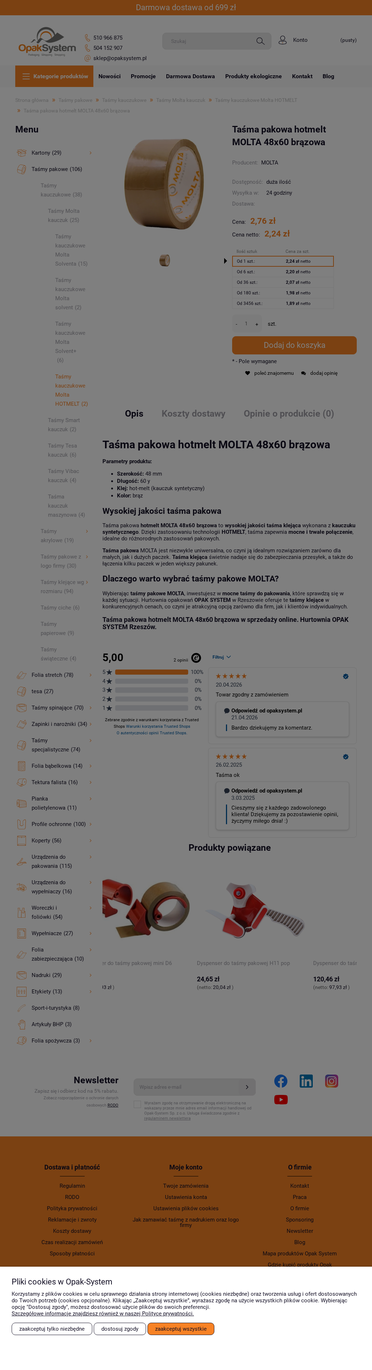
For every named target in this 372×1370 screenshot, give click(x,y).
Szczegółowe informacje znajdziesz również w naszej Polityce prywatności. (103, 1313)
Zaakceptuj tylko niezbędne (52, 1329)
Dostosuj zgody (119, 1329)
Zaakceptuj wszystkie (181, 1329)
